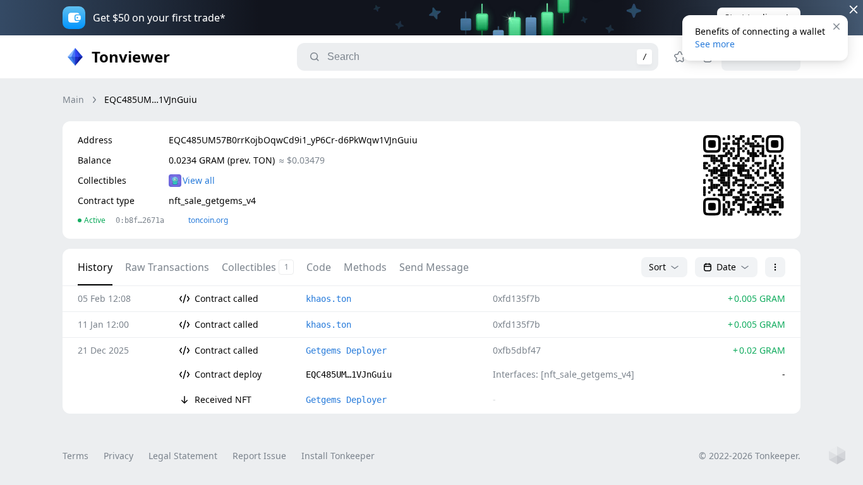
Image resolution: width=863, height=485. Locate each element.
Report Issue (259, 456)
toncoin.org (208, 220)
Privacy (118, 456)
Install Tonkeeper (338, 456)
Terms (75, 456)
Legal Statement (182, 456)
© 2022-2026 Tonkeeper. (749, 456)
